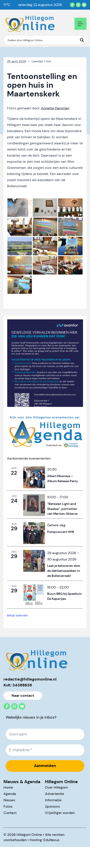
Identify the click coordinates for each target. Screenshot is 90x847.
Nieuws (9, 800)
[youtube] (84, 4)
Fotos (7, 806)
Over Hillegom (56, 787)
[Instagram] (78, 4)
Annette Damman (55, 108)
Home (8, 787)
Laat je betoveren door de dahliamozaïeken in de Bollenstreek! (63, 571)
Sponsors (52, 806)
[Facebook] (72, 4)
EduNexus (51, 840)
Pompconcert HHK (60, 532)
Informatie (53, 800)
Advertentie (54, 793)
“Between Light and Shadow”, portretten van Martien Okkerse (62, 509)
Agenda (9, 793)
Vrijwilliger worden (60, 812)
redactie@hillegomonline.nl (30, 679)
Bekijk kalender (17, 615)
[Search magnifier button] (82, 40)
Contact (10, 812)
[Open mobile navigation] (80, 24)
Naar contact (23, 695)
